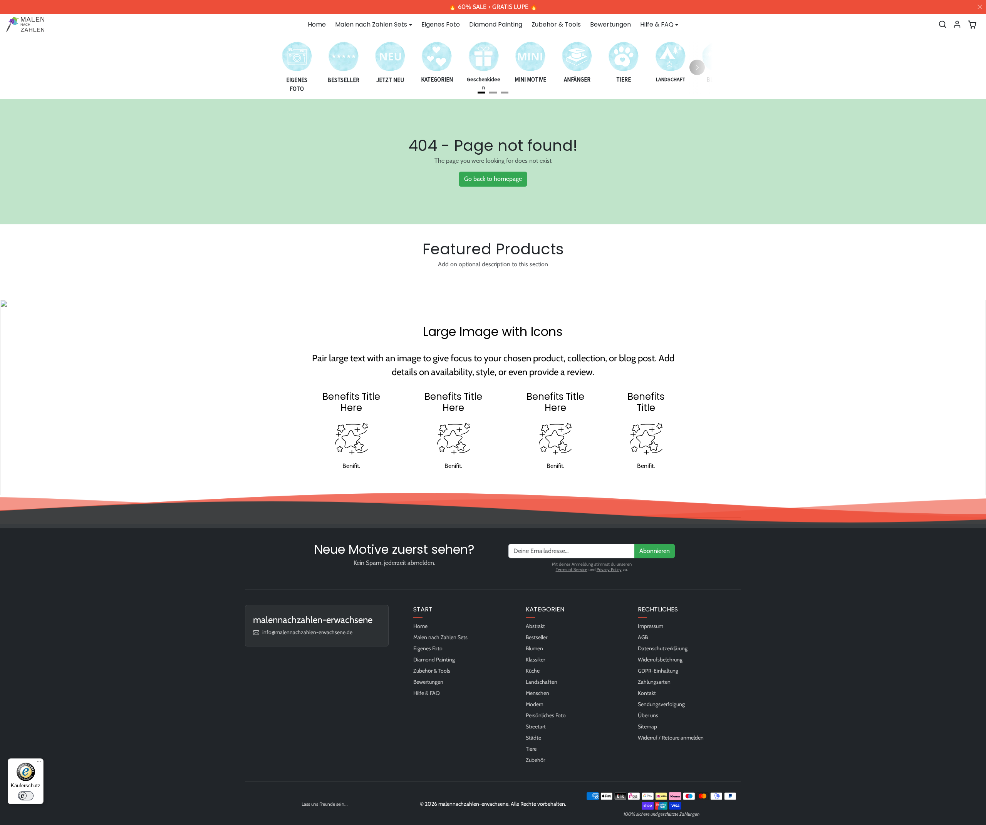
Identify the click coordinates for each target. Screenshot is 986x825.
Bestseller (536, 637)
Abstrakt (535, 626)
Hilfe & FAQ (426, 693)
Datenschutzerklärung (663, 648)
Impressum (650, 626)
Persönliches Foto (546, 715)
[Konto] (957, 24)
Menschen (537, 693)
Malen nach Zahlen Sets (440, 637)
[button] (942, 24)
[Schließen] (979, 7)
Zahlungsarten (654, 681)
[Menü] (39, 763)
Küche (533, 670)
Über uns (648, 715)
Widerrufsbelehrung (660, 659)
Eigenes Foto (440, 24)
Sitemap (647, 726)
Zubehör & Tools (556, 24)
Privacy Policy (609, 569)
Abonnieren (654, 550)
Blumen (534, 648)
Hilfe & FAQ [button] (657, 24)
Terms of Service (571, 569)
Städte (533, 737)
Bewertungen (610, 24)
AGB (643, 637)
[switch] (26, 795)
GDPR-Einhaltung (658, 670)
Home (317, 24)
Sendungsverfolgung (661, 704)
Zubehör (535, 760)
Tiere (531, 748)
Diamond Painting (495, 24)
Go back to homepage (493, 178)
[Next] (697, 67)
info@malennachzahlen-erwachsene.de (307, 632)
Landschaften (541, 681)
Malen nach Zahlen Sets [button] (371, 24)
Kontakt (647, 693)
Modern (534, 704)
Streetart (536, 726)
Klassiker (535, 659)
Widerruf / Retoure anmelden (671, 737)
